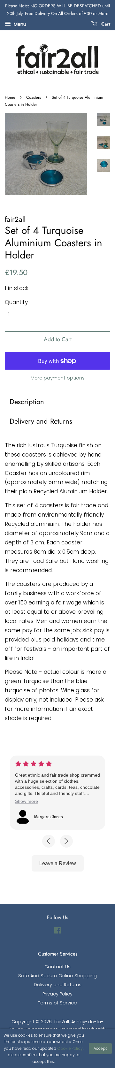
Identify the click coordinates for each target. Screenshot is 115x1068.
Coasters (33, 97)
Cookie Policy (70, 1048)
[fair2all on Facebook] (57, 931)
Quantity (16, 302)
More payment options (58, 377)
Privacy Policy (57, 994)
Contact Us (57, 967)
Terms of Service (57, 1003)
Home (10, 97)
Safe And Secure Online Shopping (57, 975)
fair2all (61, 1021)
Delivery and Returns (41, 421)
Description (27, 402)
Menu (19, 24)
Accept (100, 1048)
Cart (105, 23)
